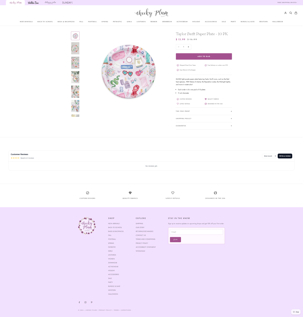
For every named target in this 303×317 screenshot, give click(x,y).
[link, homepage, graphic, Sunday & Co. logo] (67, 2)
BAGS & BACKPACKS (66, 21)
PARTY (233, 21)
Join (175, 239)
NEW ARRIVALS (26, 21)
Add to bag (204, 56)
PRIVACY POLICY (105, 310)
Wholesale (140, 251)
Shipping (139, 223)
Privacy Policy (142, 243)
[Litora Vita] (50, 2)
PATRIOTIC (117, 21)
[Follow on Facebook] (79, 302)
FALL (81, 21)
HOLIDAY (196, 21)
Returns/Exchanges (144, 231)
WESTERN (263, 21)
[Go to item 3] (75, 62)
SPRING (105, 21)
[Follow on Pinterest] (91, 302)
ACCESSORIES (211, 21)
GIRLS (129, 21)
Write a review (285, 156)
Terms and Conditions (145, 239)
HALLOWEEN (277, 21)
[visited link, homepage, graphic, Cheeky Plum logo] (15, 2)
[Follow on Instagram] (85, 302)
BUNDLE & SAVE (248, 21)
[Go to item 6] (75, 106)
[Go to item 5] (75, 91)
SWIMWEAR (167, 21)
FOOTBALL (92, 21)
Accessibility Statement (146, 247)
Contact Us (141, 235)
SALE (224, 21)
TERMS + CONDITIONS (122, 310)
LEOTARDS (141, 21)
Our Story (140, 227)
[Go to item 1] (75, 36)
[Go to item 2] (75, 48)
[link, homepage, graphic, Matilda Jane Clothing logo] (33, 2)
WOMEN (154, 21)
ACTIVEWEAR (182, 21)
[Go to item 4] (75, 77)
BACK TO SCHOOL (45, 21)
